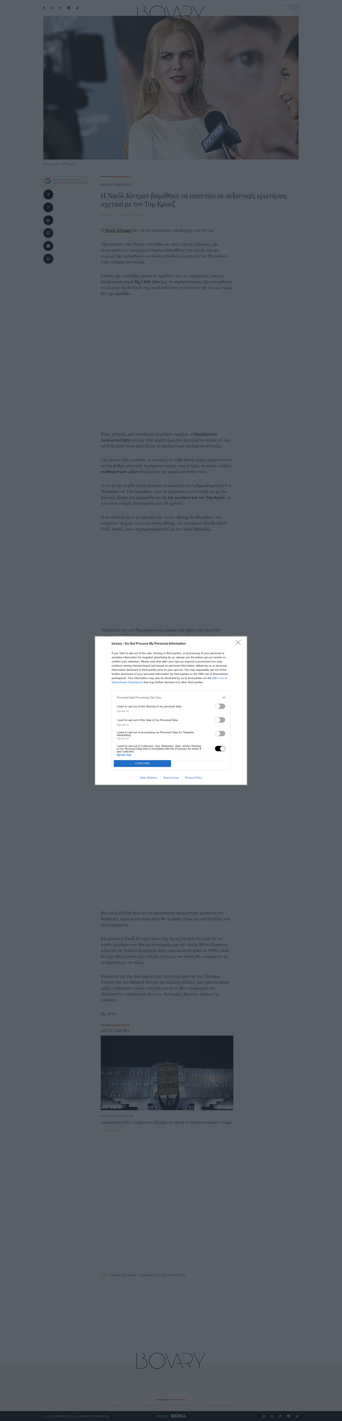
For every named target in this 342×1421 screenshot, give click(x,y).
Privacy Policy (193, 777)
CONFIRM (142, 763)
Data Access (171, 777)
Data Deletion (148, 777)
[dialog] (171, 710)
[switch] (220, 706)
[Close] (239, 644)
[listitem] (171, 697)
